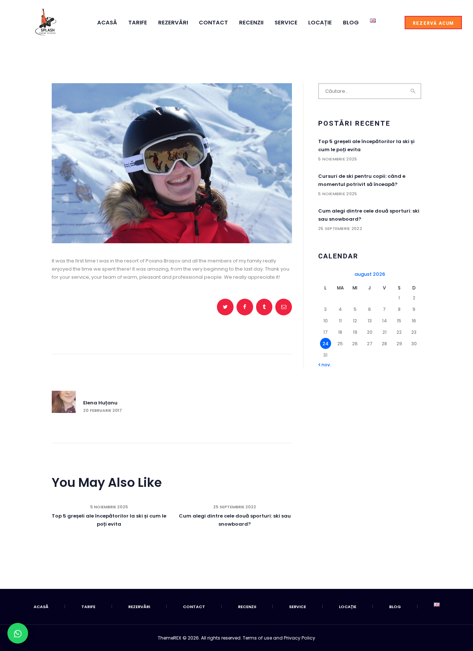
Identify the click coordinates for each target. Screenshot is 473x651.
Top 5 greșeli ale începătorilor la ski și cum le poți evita (109, 520)
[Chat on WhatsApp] (17, 633)
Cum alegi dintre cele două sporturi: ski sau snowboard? (235, 520)
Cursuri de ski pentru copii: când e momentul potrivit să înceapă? (361, 180)
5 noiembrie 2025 (109, 507)
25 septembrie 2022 (234, 507)
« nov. (324, 365)
